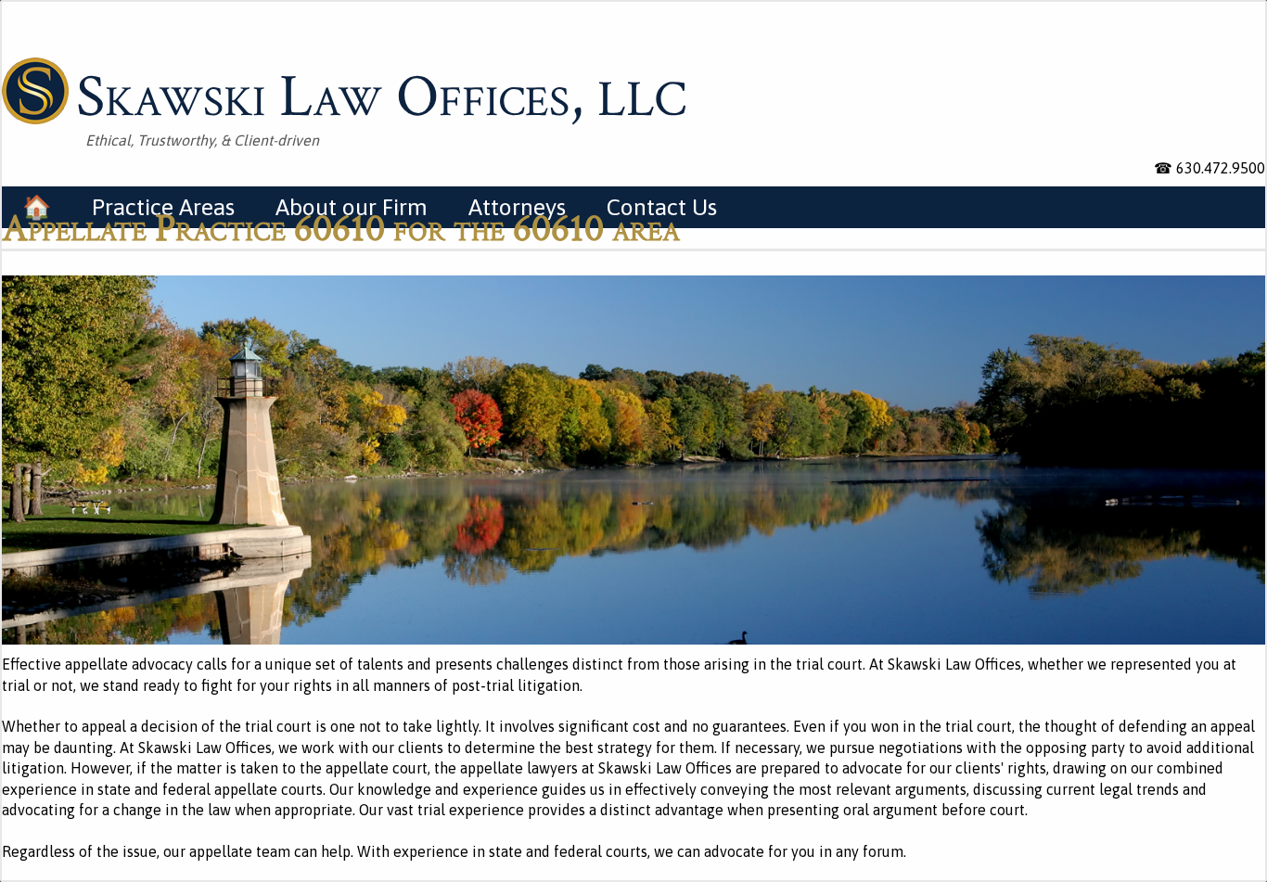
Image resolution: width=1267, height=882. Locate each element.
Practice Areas (163, 207)
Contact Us (662, 207)
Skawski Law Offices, (381, 94)
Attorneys (517, 207)
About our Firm (351, 207)
